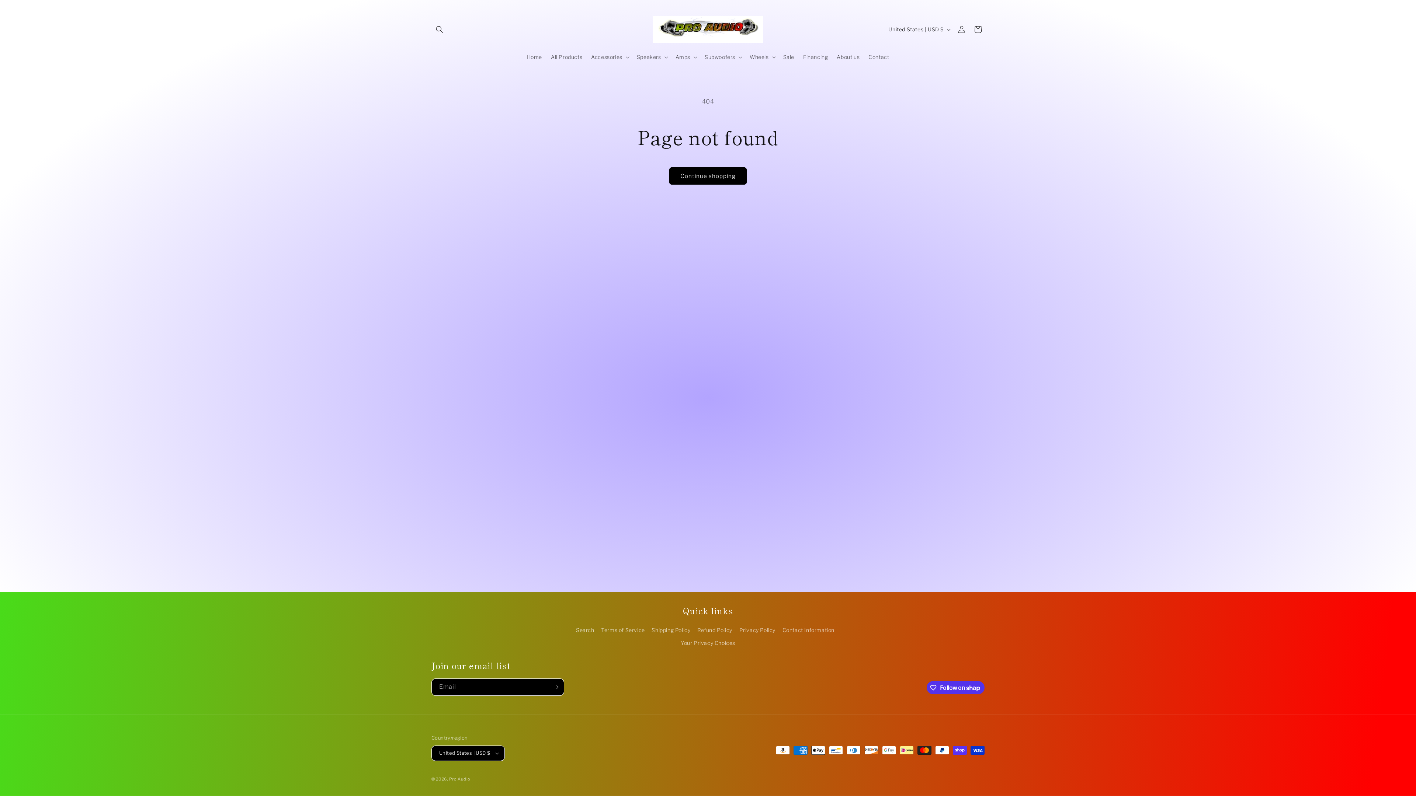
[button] (439, 29)
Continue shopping (708, 176)
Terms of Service (623, 630)
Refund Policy (714, 630)
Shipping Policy (671, 630)
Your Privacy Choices (708, 643)
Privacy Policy (757, 630)
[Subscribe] (556, 687)
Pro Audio (460, 779)
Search (585, 630)
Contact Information (808, 630)
